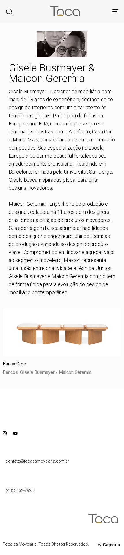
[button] (9, 11)
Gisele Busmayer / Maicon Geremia (55, 372)
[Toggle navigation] (99, 11)
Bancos (10, 372)
